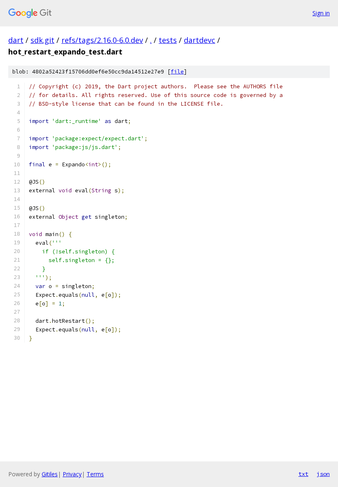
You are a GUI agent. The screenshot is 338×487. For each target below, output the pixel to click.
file (177, 71)
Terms (95, 474)
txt (303, 474)
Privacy (72, 474)
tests (168, 40)
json (323, 474)
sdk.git (42, 40)
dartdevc (199, 40)
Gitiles (50, 474)
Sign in (321, 13)
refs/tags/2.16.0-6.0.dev (102, 40)
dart (15, 40)
